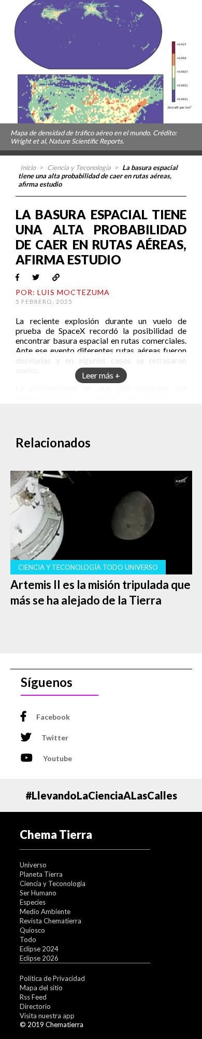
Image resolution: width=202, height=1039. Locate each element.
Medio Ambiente (45, 911)
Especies (33, 902)
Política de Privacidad (52, 978)
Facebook (53, 716)
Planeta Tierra (41, 874)
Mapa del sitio (41, 988)
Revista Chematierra (50, 921)
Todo (28, 939)
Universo (33, 865)
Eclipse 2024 (39, 949)
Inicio (28, 167)
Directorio (35, 1006)
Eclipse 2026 (39, 958)
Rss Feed (33, 997)
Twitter (54, 737)
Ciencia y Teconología (79, 167)
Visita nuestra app (47, 1016)
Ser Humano (38, 893)
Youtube (57, 758)
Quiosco (32, 930)
